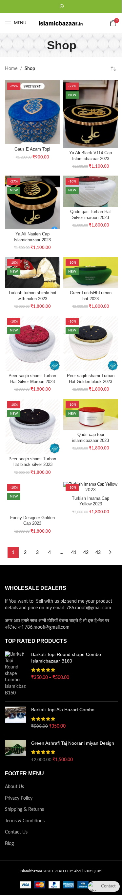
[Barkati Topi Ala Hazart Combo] (15, 718)
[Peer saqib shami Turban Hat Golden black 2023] (90, 343)
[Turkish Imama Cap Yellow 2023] (90, 487)
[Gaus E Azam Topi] (32, 112)
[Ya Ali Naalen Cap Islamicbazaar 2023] (32, 202)
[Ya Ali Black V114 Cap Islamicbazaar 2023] (90, 114)
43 (98, 552)
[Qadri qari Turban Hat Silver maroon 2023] (90, 191)
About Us (14, 787)
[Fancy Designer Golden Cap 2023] (32, 497)
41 (73, 552)
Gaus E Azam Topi (32, 149)
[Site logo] (62, 23)
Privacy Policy (18, 798)
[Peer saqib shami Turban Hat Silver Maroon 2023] (32, 343)
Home (11, 68)
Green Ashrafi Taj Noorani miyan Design (72, 743)
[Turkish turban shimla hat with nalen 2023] (32, 272)
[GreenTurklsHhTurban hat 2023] (90, 272)
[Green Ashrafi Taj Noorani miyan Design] (15, 751)
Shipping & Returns (24, 809)
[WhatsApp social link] (62, 6)
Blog (9, 843)
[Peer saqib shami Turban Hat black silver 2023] (32, 426)
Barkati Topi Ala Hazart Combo (62, 709)
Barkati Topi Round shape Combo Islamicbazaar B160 (66, 658)
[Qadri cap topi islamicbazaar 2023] (90, 414)
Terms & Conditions (25, 821)
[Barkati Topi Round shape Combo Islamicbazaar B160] (15, 673)
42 (86, 552)
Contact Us (16, 832)
